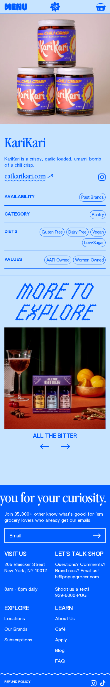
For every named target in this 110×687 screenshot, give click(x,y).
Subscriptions (18, 640)
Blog (60, 650)
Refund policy (17, 681)
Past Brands (92, 198)
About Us (65, 619)
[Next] (65, 446)
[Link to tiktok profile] (103, 683)
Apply (61, 640)
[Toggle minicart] (101, 7)
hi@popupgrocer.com (77, 577)
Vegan (98, 232)
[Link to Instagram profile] (94, 683)
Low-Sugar (94, 243)
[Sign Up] (97, 535)
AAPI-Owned (57, 260)
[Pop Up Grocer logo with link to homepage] (55, 6)
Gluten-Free (52, 232)
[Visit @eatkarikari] (102, 177)
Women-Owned (89, 260)
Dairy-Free (77, 232)
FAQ (60, 661)
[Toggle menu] (17, 7)
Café (60, 629)
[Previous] (44, 446)
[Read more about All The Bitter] (55, 383)
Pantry (98, 215)
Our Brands (16, 629)
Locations (14, 619)
